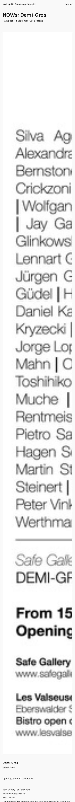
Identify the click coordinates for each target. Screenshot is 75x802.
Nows (40, 20)
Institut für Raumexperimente (19, 4)
